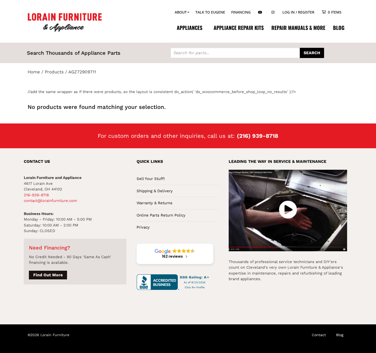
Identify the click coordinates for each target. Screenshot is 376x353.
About (181, 12)
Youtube (260, 12)
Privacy (143, 227)
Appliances (189, 27)
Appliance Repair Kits (239, 27)
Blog (339, 27)
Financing (241, 12)
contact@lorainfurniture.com (50, 200)
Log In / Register (298, 12)
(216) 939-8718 (257, 136)
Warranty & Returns (154, 203)
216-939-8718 (36, 195)
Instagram (273, 12)
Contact (319, 335)
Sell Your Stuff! (151, 178)
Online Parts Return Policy (161, 215)
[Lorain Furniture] (65, 22)
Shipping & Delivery (155, 191)
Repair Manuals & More (298, 27)
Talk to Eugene (210, 12)
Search (312, 52)
